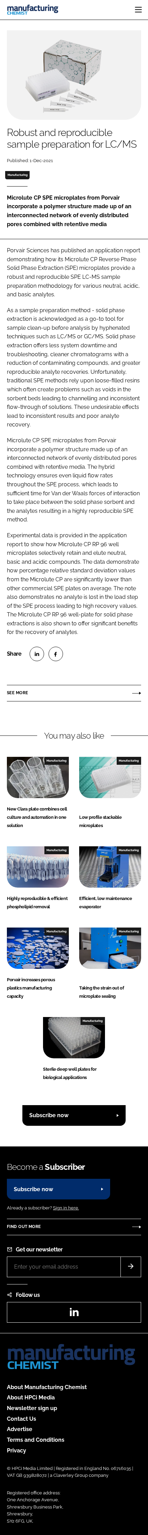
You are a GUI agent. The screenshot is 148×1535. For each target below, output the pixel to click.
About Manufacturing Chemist (47, 1387)
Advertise (19, 1429)
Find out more (24, 1226)
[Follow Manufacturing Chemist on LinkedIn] (74, 1314)
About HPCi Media (31, 1397)
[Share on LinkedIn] (37, 654)
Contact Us (21, 1419)
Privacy (16, 1450)
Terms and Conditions (35, 1440)
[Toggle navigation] (138, 9)
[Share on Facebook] (56, 654)
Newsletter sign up (32, 1408)
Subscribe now (48, 1115)
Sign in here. (66, 1207)
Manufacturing (18, 175)
